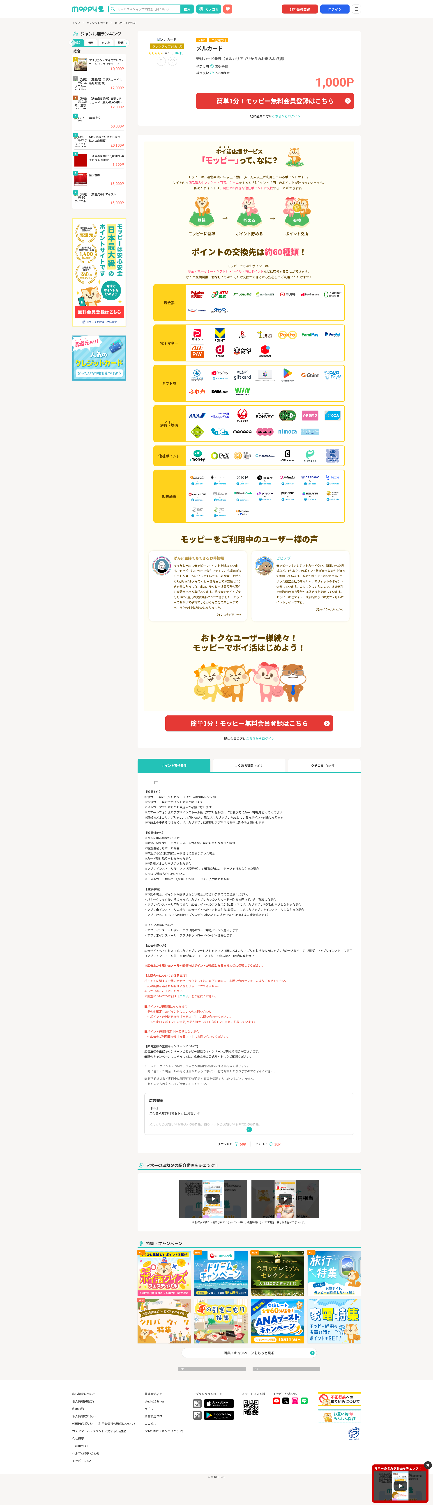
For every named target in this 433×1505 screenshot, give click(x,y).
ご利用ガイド (81, 1446)
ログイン (335, 9)
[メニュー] (356, 9)
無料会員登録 (300, 9)
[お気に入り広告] (227, 9)
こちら (184, 996)
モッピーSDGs (81, 1461)
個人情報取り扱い (84, 1416)
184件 (177, 53)
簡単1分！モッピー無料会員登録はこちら (275, 100)
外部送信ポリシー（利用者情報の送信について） (104, 1423)
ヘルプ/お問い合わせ (86, 1453)
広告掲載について (84, 1394)
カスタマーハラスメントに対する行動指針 (100, 1431)
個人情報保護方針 (84, 1401)
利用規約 (78, 1409)
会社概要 (78, 1438)
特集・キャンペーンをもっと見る (249, 1352)
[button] (72, 43)
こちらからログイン (286, 116)
